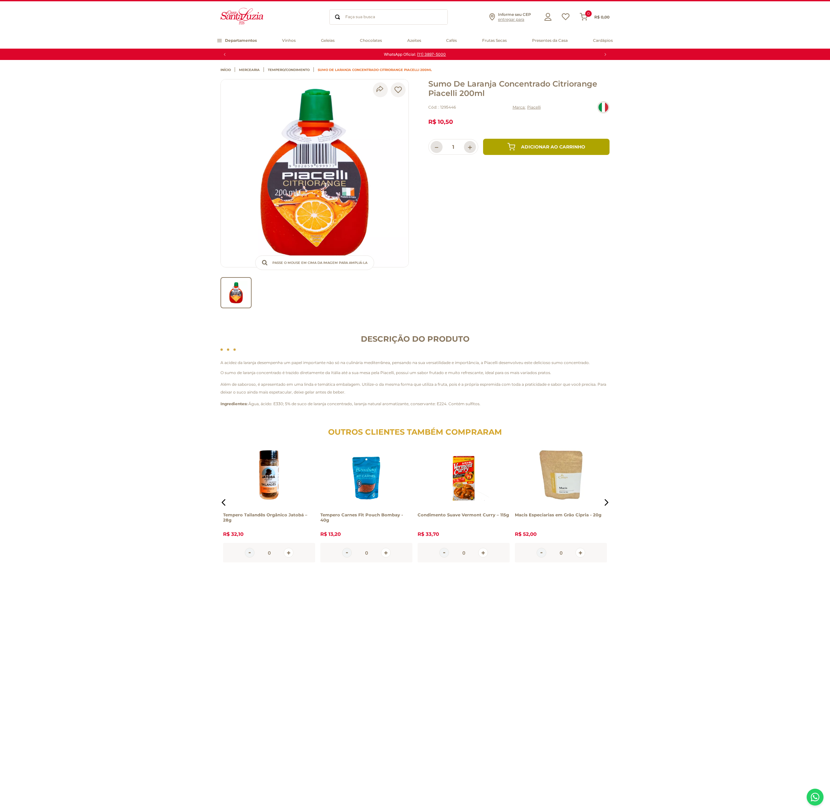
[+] (288, 553)
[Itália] (603, 107)
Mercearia (249, 70)
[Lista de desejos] (566, 18)
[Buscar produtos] (337, 17)
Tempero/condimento (289, 70)
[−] (250, 553)
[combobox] (388, 17)
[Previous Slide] (225, 54)
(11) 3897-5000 (431, 54)
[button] (509, 17)
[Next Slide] (605, 54)
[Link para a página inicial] (227, 70)
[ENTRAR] (546, 17)
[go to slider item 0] (236, 292)
